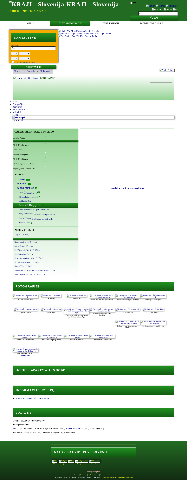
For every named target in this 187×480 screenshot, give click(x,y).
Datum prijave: (16, 51)
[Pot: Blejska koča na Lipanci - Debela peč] (25, 351)
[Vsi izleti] (45, 141)
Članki (97, 475)
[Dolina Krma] (153, 309)
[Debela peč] (51, 295)
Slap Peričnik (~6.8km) (23, 254)
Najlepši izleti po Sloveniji (27, 10)
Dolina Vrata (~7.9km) (23, 266)
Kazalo (76, 475)
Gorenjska (31, 71)
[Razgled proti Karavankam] (102, 337)
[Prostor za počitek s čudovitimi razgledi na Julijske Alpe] (76, 313)
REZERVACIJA (34, 67)
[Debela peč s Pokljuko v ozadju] (128, 297)
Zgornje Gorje (25, 223)
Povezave (103, 475)
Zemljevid (17, 107)
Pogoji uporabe (107, 477)
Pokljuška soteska (26, 213)
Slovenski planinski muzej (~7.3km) (28, 258)
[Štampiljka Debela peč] (153, 297)
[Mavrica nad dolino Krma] (25, 337)
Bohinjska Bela (25, 201)
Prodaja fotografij (94, 471)
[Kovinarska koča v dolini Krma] (153, 323)
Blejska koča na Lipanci (29, 197)
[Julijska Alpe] (51, 309)
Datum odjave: (16, 56)
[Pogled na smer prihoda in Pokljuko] (102, 311)
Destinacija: (15, 45)
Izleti (15, 101)
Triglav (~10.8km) (21, 235)
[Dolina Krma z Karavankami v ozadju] (128, 323)
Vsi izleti (17, 112)
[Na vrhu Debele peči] (25, 297)
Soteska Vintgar (25, 218)
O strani (90, 475)
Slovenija (18, 71)
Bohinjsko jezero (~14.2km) (25, 242)
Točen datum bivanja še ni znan (25, 62)
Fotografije (18, 104)
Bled (29, 192)
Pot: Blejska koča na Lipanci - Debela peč (34, 209)
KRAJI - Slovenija (92, 4)
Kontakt (110, 475)
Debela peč (31, 205)
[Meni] (134, 3)
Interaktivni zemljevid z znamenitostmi (127, 188)
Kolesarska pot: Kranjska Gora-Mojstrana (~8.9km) (34, 270)
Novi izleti (83, 475)
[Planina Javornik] (128, 309)
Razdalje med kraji (151, 23)
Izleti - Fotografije (70, 23)
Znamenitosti (111, 23)
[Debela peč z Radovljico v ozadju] (102, 297)
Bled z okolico (46, 71)
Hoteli (30, 23)
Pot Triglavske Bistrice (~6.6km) (27, 250)
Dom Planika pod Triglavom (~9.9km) (29, 274)
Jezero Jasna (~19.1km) (23, 246)
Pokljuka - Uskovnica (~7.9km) (26, 262)
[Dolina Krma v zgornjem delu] (51, 337)
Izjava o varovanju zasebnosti (123, 477)
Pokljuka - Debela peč (32, 398)
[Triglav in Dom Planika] (76, 337)
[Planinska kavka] (25, 309)
